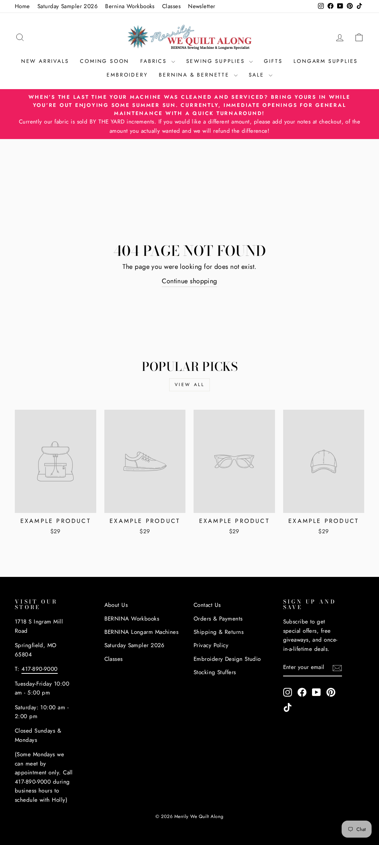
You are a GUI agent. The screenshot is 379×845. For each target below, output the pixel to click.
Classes (171, 6)
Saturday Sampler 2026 (67, 6)
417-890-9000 (39, 669)
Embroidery (127, 74)
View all (190, 384)
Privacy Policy (211, 645)
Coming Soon (104, 61)
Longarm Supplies (326, 61)
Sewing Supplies (217, 61)
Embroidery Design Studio (227, 659)
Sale (258, 74)
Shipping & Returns (219, 632)
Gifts (273, 61)
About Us (116, 605)
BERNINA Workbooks (132, 619)
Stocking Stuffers (215, 672)
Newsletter (201, 6)
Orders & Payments (218, 619)
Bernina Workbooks (130, 6)
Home (22, 6)
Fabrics (154, 61)
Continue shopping (189, 281)
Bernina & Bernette (195, 74)
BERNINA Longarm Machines (141, 632)
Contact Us (207, 605)
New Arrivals (45, 61)
